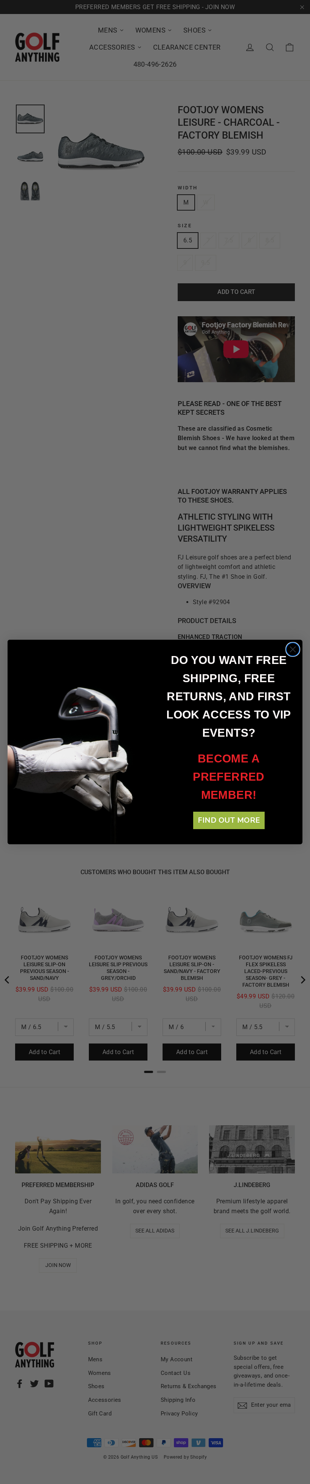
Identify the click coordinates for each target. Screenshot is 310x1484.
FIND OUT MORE (229, 820)
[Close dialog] (292, 649)
